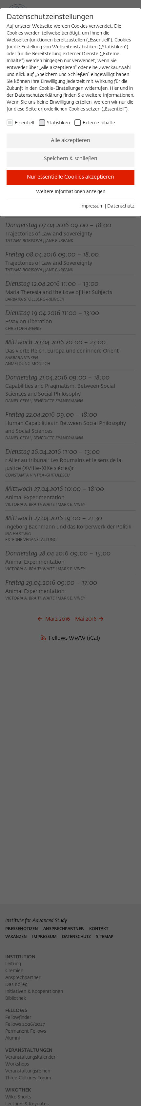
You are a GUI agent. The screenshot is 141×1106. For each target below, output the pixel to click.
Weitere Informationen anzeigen (70, 191)
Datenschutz (120, 206)
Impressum (92, 206)
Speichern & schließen (70, 158)
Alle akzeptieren (70, 140)
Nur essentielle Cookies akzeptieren (70, 177)
